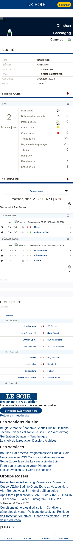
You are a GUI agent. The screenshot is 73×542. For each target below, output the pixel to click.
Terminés (9, 316)
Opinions (63, 428)
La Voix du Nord (57, 486)
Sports (41, 428)
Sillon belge (50, 490)
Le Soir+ (40, 432)
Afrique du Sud (41, 232)
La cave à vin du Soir (44, 461)
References (43, 482)
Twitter (24, 499)
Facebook (9, 499)
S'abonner (64, 4)
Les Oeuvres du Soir (13, 469)
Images (42, 436)
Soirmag (63, 432)
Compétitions (36, 191)
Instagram (39, 499)
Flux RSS (55, 499)
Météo (24, 453)
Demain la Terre (26, 436)
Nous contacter (10, 457)
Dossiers (38, 440)
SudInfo (24, 486)
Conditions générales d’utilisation (22, 507)
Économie (29, 428)
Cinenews (58, 482)
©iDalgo (3, 280)
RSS (24, 457)
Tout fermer (20, 207)
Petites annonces (52, 457)
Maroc (37, 227)
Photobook (45, 465)
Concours (34, 457)
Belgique (6, 428)
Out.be (4, 486)
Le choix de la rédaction (16, 440)
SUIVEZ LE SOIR (60, 495)
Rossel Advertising (22, 482)
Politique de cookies (41, 511)
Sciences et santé (22, 432)
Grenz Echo (38, 486)
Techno (5, 432)
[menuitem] (9, 535)
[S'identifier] (54, 4)
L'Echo (14, 486)
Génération (7, 436)
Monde (17, 428)
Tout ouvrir (5, 207)
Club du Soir (60, 453)
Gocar (4, 461)
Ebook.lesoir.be (19, 461)
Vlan (3, 490)
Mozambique (40, 250)
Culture (51, 428)
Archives (50, 440)
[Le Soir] (36, 4)
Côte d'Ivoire (40, 255)
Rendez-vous (16, 490)
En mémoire (33, 490)
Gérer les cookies (39, 469)
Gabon (37, 260)
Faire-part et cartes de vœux (18, 465)
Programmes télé (40, 453)
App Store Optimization (15, 495)
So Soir (52, 432)
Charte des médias (46, 516)
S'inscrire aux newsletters (21, 410)
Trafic (15, 453)
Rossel (4, 482)
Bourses (5, 453)
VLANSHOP (39, 495)
